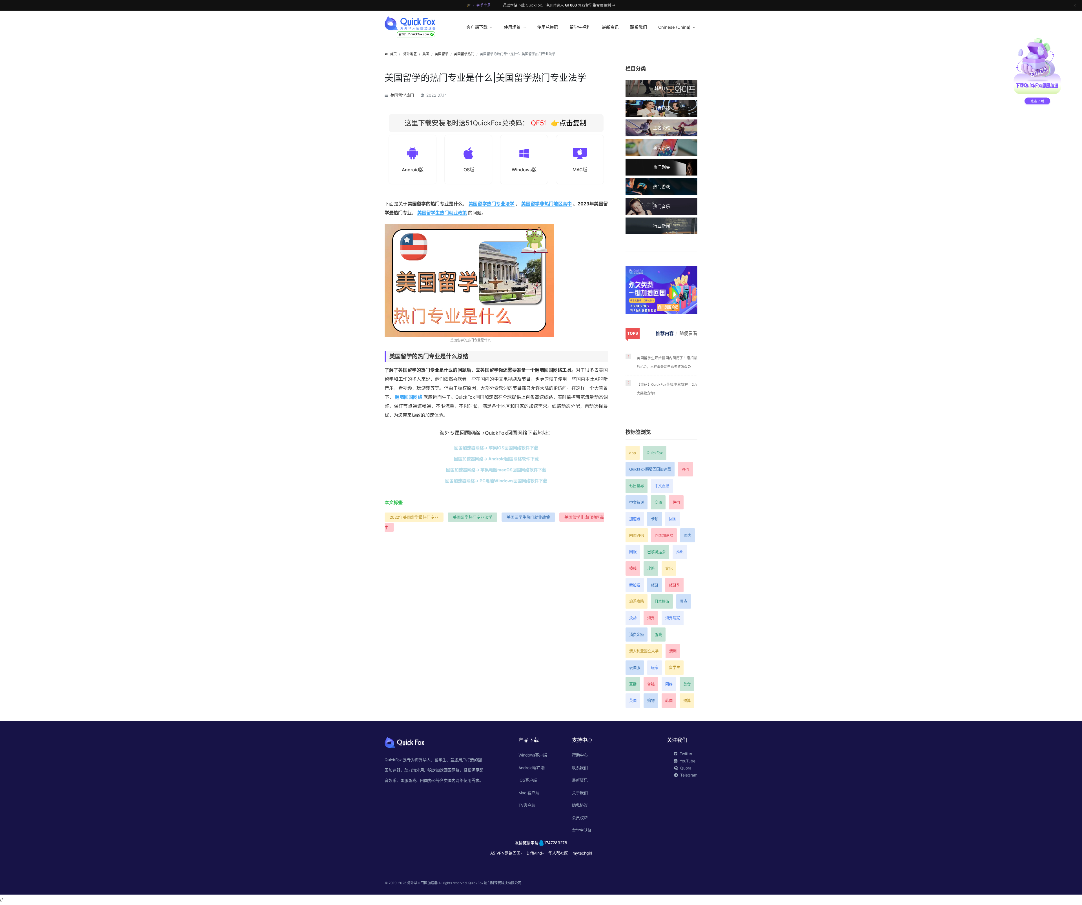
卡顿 (654, 518)
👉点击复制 (568, 123)
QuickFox (655, 453)
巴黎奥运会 (656, 551)
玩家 (654, 667)
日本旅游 (662, 601)
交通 (658, 502)
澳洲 (673, 651)
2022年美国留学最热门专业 (414, 517)
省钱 (651, 684)
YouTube (687, 760)
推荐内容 (665, 333)
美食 (687, 684)
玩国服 (634, 667)
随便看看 (688, 333)
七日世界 (636, 485)
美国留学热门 (464, 54)
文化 (669, 568)
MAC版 (580, 169)
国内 (687, 535)
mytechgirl (582, 853)
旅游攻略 (636, 601)
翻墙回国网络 (408, 397)
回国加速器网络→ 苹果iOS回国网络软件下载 (496, 448)
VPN (685, 469)
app (632, 453)
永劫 (633, 618)
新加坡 (634, 585)
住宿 (676, 502)
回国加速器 (664, 535)
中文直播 (662, 485)
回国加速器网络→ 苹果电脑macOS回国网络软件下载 (496, 470)
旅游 (654, 585)
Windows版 (524, 169)
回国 (672, 518)
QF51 (538, 123)
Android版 (413, 169)
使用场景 (512, 27)
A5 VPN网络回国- (506, 853)
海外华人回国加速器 (422, 883)
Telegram (688, 775)
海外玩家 (672, 618)
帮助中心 (580, 755)
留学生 (674, 667)
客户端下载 (476, 27)
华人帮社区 (558, 853)
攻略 (651, 568)
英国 (633, 700)
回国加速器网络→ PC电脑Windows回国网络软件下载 (496, 480)
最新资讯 (610, 27)
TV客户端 (526, 805)
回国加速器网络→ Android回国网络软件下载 (496, 459)
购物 (651, 700)
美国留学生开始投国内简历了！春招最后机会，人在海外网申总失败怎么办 (667, 362)
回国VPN (636, 535)
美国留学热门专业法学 (492, 204)
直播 (633, 684)
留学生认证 (582, 830)
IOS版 (468, 169)
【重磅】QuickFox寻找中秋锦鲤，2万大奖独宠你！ (667, 388)
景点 (683, 601)
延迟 (680, 551)
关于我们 (580, 792)
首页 (393, 54)
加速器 (634, 518)
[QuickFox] (420, 23)
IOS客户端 (527, 780)
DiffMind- (535, 853)
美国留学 (441, 54)
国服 (633, 551)
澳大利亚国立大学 (643, 651)
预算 (687, 700)
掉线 (633, 568)
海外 (651, 618)
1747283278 (555, 842)
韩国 (669, 700)
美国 (425, 54)
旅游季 (674, 585)
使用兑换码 (547, 27)
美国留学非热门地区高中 (546, 204)
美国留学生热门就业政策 (442, 213)
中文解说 (636, 502)
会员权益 (580, 817)
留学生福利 (580, 27)
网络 (669, 684)
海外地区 (410, 54)
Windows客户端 (532, 755)
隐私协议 (580, 805)
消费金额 (636, 634)
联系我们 (638, 27)
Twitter (686, 753)
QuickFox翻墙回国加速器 (650, 469)
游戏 (658, 634)
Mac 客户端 (528, 792)
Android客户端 (531, 767)
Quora (685, 768)
